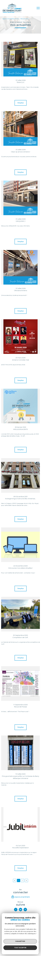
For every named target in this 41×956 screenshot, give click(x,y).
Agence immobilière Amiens (11, 18)
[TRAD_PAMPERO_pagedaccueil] (12, 12)
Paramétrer (20, 941)
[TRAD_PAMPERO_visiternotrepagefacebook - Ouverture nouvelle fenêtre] (15, 909)
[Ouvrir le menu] (38, 8)
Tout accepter (20, 948)
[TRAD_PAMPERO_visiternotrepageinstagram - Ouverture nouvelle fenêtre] (25, 909)
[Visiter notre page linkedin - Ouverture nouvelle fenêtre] (20, 909)
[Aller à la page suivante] (26, 880)
